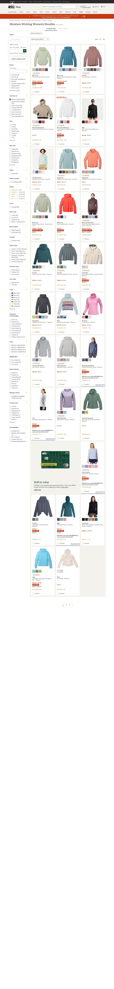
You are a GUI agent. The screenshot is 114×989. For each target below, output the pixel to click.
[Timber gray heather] (76, 69)
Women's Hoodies (47, 20)
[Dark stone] (86, 267)
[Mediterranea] (58, 519)
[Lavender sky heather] (66, 69)
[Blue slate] (83, 359)
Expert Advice (63, 28)
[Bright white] (101, 69)
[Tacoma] (58, 317)
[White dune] (43, 172)
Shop (18, 7)
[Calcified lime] (40, 172)
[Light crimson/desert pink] (96, 121)
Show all (12, 140)
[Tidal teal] (96, 519)
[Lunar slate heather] (36, 69)
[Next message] (82, 16)
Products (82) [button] (51, 28)
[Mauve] (64, 519)
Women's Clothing (14, 20)
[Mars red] (43, 121)
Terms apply (64, 487)
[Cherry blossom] (40, 359)
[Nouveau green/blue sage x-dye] (92, 172)
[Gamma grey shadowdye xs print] (64, 121)
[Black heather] (40, 69)
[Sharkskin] (61, 519)
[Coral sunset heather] (43, 69)
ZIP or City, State (14, 47)
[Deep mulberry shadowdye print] (40, 121)
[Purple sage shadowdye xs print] (61, 121)
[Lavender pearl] (83, 267)
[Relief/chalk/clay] (64, 359)
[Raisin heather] (70, 69)
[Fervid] (92, 519)
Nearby (24, 47)
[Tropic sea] (85, 69)
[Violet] (86, 466)
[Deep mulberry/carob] (83, 216)
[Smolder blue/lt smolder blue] (40, 317)
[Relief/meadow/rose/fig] (61, 359)
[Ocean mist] (98, 69)
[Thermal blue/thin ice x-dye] (89, 172)
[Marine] (83, 466)
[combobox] (59, 7)
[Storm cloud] (61, 267)
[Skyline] (36, 359)
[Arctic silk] (89, 317)
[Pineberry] (83, 317)
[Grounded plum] (36, 172)
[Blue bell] (61, 571)
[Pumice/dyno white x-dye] (36, 317)
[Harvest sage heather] (33, 69)
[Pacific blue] (91, 69)
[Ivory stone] (64, 216)
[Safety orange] (86, 121)
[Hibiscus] (89, 466)
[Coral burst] (58, 216)
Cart (104, 6)
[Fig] (88, 69)
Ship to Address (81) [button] (18, 59)
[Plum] (94, 69)
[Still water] (64, 317)
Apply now (37, 490)
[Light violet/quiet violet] (46, 317)
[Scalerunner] (36, 571)
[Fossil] (33, 121)
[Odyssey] (61, 216)
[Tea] (58, 267)
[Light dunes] (89, 359)
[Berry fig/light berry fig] (60, 172)
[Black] (83, 121)
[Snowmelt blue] (43, 317)
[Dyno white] (76, 172)
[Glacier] (64, 412)
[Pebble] (33, 359)
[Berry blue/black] (86, 216)
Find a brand (13, 68)
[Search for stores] (24, 50)
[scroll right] (78, 69)
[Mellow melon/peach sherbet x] (86, 172)
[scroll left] (58, 69)
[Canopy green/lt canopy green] (63, 172)
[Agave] (68, 359)
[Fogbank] (58, 121)
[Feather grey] (73, 172)
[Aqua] (92, 466)
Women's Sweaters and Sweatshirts (31, 20)
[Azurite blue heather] (60, 69)
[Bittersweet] (86, 519)
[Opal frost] (33, 172)
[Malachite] (83, 412)
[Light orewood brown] (89, 121)
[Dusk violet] (58, 412)
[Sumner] (61, 317)
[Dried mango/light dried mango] (66, 172)
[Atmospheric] (36, 121)
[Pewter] (58, 359)
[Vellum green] (33, 317)
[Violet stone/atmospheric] (89, 216)
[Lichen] (89, 519)
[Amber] (86, 412)
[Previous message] (30, 16)
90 (104, 39)
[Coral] (96, 466)
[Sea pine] (33, 267)
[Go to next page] (72, 604)
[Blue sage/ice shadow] (92, 216)
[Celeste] (33, 571)
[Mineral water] (46, 69)
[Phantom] (92, 121)
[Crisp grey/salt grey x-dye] (83, 172)
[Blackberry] (96, 216)
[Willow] (58, 571)
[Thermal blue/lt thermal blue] (70, 172)
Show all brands (15, 90)
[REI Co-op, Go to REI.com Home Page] (11, 7)
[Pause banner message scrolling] (84, 16)
